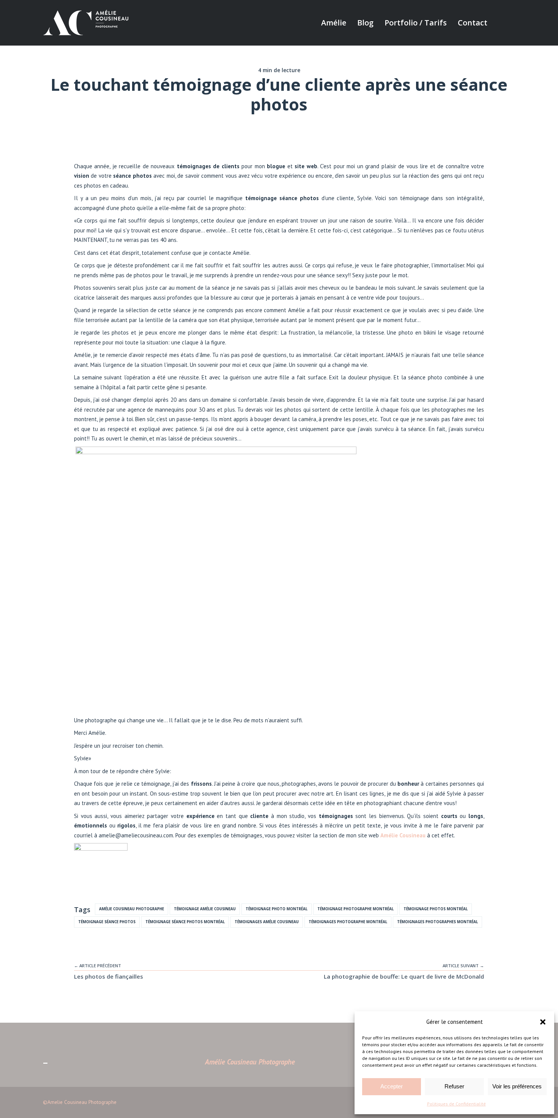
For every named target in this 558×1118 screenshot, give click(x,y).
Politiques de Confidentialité (456, 1104)
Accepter (391, 1086)
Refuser (454, 1086)
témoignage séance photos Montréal (185, 921)
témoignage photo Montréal (276, 908)
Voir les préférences (517, 1086)
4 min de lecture (279, 70)
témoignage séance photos (107, 921)
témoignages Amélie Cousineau (267, 921)
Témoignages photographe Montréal (348, 921)
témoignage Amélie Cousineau (205, 908)
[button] (543, 1022)
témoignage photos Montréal (436, 908)
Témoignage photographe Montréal (355, 908)
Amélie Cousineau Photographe (131, 908)
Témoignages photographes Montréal (437, 921)
